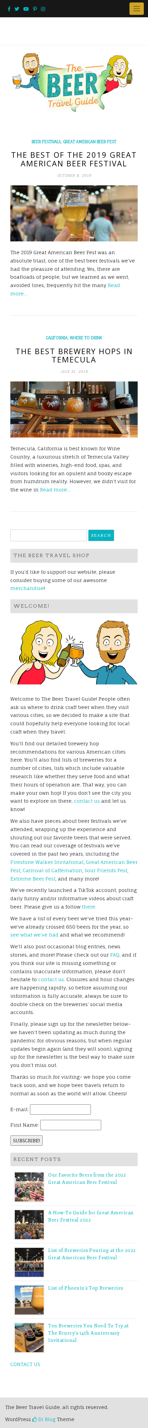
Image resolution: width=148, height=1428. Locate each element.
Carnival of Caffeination (52, 870)
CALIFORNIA (56, 337)
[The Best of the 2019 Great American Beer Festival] (74, 213)
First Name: (24, 1125)
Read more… (55, 489)
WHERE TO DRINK (86, 337)
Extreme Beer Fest (32, 879)
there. (89, 907)
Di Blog (46, 1419)
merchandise (27, 588)
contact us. (51, 979)
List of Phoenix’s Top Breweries (85, 1288)
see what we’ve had (34, 935)
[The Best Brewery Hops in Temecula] (74, 409)
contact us (87, 801)
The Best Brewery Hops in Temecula (74, 355)
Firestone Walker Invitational (47, 862)
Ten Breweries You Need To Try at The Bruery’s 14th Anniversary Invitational (88, 1333)
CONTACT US (25, 1364)
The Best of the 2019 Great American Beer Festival (74, 158)
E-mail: (19, 1109)
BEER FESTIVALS (46, 141)
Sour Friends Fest (106, 870)
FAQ (114, 955)
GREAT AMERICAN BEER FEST (89, 141)
